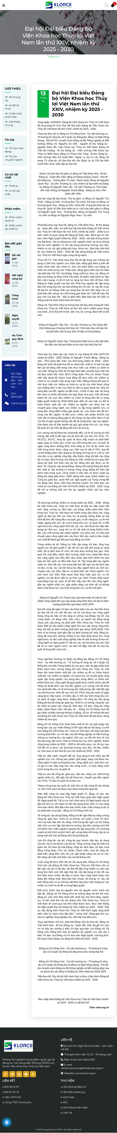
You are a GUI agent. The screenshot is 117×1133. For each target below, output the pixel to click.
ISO (65, 1102)
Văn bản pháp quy (74, 1092)
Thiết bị (13, 185)
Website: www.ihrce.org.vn (80, 1073)
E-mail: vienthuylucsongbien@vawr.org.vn (82, 1066)
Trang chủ (53, 56)
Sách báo (68, 1097)
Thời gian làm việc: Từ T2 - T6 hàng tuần (88, 1054)
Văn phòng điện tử (74, 1086)
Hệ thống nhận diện (75, 1107)
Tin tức (66, 56)
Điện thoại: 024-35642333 (79, 1059)
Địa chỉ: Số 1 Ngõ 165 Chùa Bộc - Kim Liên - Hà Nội (87, 1047)
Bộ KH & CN (12, 1092)
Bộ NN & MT (12, 1086)
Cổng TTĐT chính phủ (18, 1102)
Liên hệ (67, 1112)
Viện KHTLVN (13, 1097)
